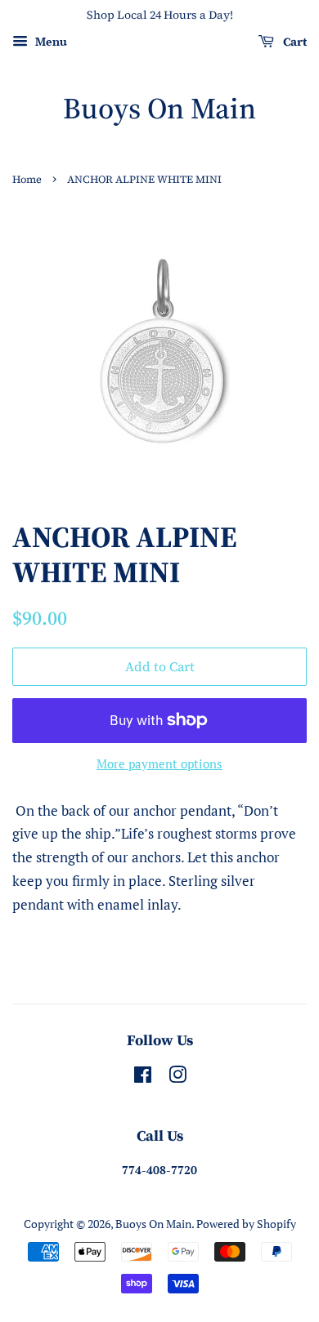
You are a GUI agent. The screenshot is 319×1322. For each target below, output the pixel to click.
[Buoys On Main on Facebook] (142, 1077)
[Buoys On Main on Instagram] (177, 1077)
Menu (49, 41)
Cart (294, 41)
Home (27, 179)
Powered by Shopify (246, 1223)
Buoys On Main (159, 108)
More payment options (159, 763)
